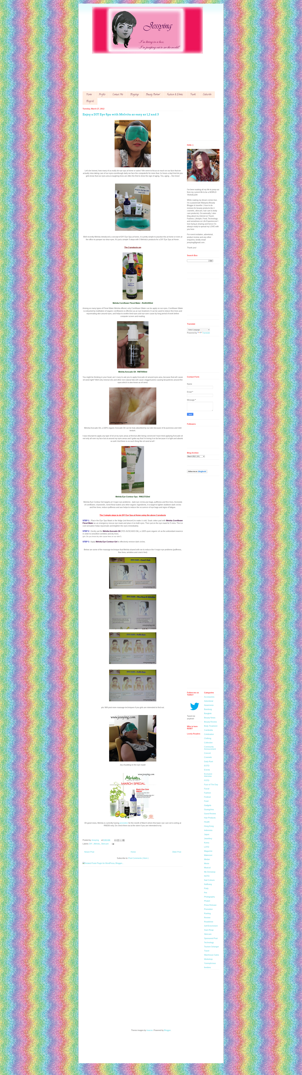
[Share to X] (121, 840)
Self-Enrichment (211, 926)
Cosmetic (208, 757)
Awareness (209, 705)
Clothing (207, 738)
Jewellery (208, 839)
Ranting (207, 913)
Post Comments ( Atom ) (138, 858)
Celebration (209, 734)
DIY (91, 844)
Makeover (208, 855)
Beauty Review (153, 95)
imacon (150, 1030)
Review (207, 918)
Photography (209, 897)
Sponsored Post (211, 938)
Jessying (95, 840)
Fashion (207, 793)
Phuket (207, 901)
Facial (206, 789)
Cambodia (208, 730)
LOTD (206, 847)
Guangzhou (209, 809)
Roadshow (208, 922)
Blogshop (134, 95)
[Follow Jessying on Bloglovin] (197, 472)
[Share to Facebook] (123, 840)
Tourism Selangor (211, 947)
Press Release (210, 905)
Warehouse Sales (211, 955)
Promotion (208, 909)
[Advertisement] (153, 70)
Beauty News (209, 718)
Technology (209, 943)
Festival (207, 797)
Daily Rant (208, 762)
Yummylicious (210, 963)
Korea (206, 843)
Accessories (209, 697)
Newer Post (89, 852)
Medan (207, 859)
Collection (208, 743)
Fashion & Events (175, 95)
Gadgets (207, 805)
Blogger (167, 1030)
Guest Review (210, 814)
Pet (205, 893)
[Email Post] (112, 844)
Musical (207, 868)
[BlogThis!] (118, 840)
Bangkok (208, 713)
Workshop (208, 959)
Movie (206, 863)
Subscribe (207, 95)
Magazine (208, 851)
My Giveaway (209, 872)
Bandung (208, 709)
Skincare (105, 844)
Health (207, 822)
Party (206, 888)
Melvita (97, 844)
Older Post (176, 852)
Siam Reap (209, 930)
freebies (207, 967)
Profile (102, 95)
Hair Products (210, 818)
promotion (124, 823)
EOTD (206, 766)
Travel (193, 95)
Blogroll (90, 101)
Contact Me (117, 95)
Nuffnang (208, 884)
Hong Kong (209, 826)
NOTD (207, 876)
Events (207, 770)
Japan (206, 834)
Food (206, 801)
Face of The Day (211, 785)
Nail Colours (209, 880)
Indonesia (208, 830)
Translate (206, 333)
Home (89, 95)
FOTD (206, 780)
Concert (207, 753)
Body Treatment (210, 726)
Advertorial (208, 701)
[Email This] (115, 840)
